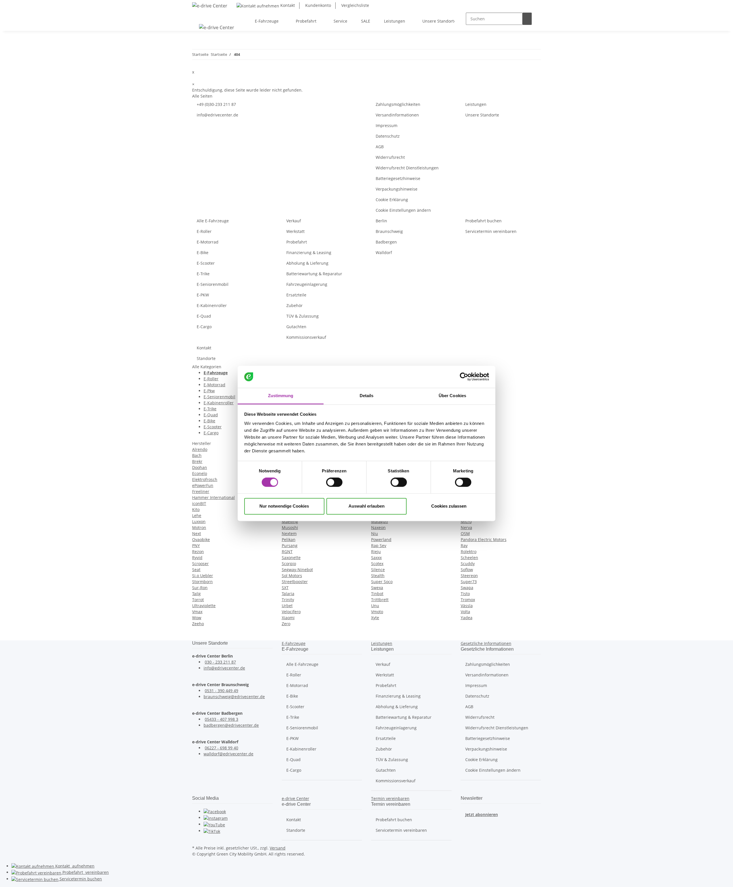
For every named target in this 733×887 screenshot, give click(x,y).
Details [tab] (367, 395)
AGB (380, 146)
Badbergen (386, 242)
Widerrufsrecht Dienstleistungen (407, 168)
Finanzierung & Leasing (308, 252)
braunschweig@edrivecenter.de (234, 696)
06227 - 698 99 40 (221, 748)
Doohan (199, 467)
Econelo (199, 473)
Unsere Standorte (482, 115)
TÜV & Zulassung (302, 316)
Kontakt (287, 5)
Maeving (290, 521)
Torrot (198, 599)
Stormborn (202, 581)
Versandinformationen (397, 115)
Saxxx (376, 557)
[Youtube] (214, 824)
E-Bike (202, 252)
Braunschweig (389, 231)
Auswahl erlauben (366, 506)
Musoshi (290, 527)
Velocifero (291, 611)
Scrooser (200, 563)
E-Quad (204, 316)
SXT (285, 587)
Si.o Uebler (202, 575)
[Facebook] (215, 811)
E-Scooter (206, 263)
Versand (277, 848)
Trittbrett (380, 599)
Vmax (197, 611)
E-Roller (204, 231)
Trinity (288, 599)
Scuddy (468, 563)
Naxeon (378, 527)
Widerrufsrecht (390, 157)
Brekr (197, 461)
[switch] (334, 482)
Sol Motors (292, 575)
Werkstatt (295, 231)
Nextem (289, 533)
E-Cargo (204, 326)
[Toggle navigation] (199, 16)
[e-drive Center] (209, 5)
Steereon (469, 575)
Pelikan (288, 539)
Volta (465, 611)
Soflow (467, 569)
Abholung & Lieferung (307, 263)
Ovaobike (201, 539)
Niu (374, 533)
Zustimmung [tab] (280, 395)
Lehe (196, 515)
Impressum (386, 125)
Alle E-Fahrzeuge (213, 220)
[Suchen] (527, 19)
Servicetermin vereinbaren (491, 231)
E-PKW (203, 295)
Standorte (206, 358)
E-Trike (203, 273)
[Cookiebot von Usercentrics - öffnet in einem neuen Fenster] (464, 377)
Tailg (196, 593)
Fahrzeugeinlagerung (306, 284)
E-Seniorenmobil (212, 284)
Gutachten (296, 326)
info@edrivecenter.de (217, 115)
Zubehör (294, 305)
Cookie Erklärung (392, 199)
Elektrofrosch (204, 479)
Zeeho (198, 623)
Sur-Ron (200, 587)
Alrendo (199, 449)
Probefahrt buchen (483, 220)
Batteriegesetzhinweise (398, 178)
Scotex (377, 563)
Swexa (377, 587)
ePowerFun (202, 485)
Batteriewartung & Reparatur (314, 273)
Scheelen (469, 557)
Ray (464, 545)
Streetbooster (295, 581)
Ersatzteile (296, 295)
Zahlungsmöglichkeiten (398, 104)
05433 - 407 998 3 (221, 719)
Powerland (381, 539)
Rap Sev (378, 545)
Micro (466, 521)
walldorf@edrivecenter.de (228, 754)
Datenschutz (388, 136)
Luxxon (199, 521)
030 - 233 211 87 (220, 662)
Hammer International (213, 497)
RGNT (287, 551)
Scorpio (289, 563)
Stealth (378, 575)
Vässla (467, 605)
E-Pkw (209, 390)
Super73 (469, 581)
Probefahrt (296, 242)
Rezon (198, 551)
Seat (196, 569)
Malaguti (379, 521)
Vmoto (377, 611)
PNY (196, 545)
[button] (294, 643)
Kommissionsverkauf (306, 337)
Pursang (289, 545)
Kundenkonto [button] (317, 5)
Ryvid (197, 557)
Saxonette (291, 557)
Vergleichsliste (354, 5)
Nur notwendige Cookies (284, 506)
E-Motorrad (207, 242)
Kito (196, 509)
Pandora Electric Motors (484, 539)
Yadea (466, 617)
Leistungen (475, 104)
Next (196, 533)
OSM (465, 533)
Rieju (376, 551)
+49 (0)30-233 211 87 (216, 104)
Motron (199, 527)
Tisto (465, 593)
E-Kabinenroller (212, 305)
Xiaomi (288, 617)
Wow (196, 617)
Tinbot (377, 593)
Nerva (466, 527)
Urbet (287, 605)
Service (80, 879)
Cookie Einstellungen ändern (403, 210)
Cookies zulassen (448, 506)
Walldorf (384, 252)
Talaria (288, 593)
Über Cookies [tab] (452, 395)
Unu (375, 605)
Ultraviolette (204, 605)
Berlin (381, 220)
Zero (286, 623)
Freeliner (200, 491)
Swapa (467, 587)
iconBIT (199, 503)
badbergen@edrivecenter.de (231, 725)
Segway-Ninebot (297, 569)
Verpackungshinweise (396, 189)
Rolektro (468, 551)
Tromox (468, 599)
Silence (378, 569)
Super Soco (382, 581)
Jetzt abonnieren (481, 814)
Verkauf (293, 220)
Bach (197, 455)
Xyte (375, 617)
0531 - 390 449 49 (221, 690)
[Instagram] (216, 817)
